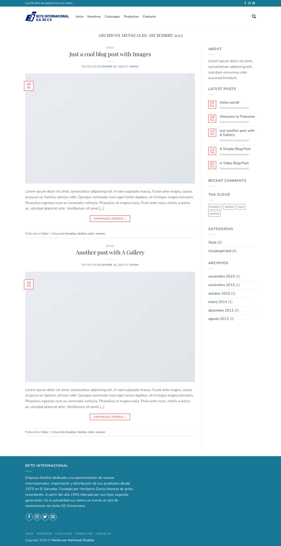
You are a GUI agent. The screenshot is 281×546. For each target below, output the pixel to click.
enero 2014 (217, 301)
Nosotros (94, 16)
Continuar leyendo (110, 218)
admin (134, 66)
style (91, 234)
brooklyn (71, 234)
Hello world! (229, 103)
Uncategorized (219, 251)
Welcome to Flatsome (237, 117)
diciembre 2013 (221, 310)
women (100, 234)
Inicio (79, 16)
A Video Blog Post (234, 163)
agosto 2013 (218, 318)
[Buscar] (254, 16)
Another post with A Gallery (110, 252)
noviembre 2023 (221, 276)
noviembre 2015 (221, 285)
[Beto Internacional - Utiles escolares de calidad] (47, 16)
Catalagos (112, 16)
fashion (82, 234)
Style (110, 47)
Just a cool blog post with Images (110, 54)
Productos (131, 16)
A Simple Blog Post (235, 149)
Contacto (149, 16)
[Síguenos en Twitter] (45, 517)
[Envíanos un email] (253, 3)
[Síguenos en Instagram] (249, 3)
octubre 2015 (219, 293)
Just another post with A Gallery (237, 133)
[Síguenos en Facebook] (245, 3)
